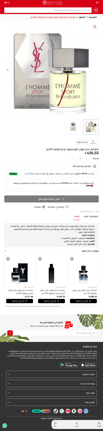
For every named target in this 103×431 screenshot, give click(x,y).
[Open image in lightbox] (94, 26)
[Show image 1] (91, 126)
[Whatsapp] (4, 425)
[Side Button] (97, 2)
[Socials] (86, 411)
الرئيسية (93, 17)
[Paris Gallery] (52, 2)
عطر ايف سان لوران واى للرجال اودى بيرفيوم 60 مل (20, 292)
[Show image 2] (73, 126)
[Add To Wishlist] (72, 259)
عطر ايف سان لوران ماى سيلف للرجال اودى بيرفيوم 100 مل (52, 292)
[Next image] (7, 69)
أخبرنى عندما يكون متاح (49, 199)
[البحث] (88, 10)
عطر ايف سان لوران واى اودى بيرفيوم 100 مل (84, 292)
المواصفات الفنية (91, 216)
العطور (82, 17)
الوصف (77, 216)
